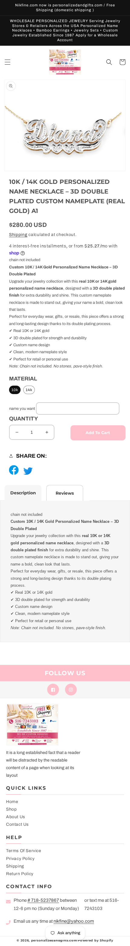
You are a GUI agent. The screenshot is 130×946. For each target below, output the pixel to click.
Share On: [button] (31, 456)
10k (14, 390)
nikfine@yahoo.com (74, 921)
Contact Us (17, 824)
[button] (7, 62)
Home (12, 801)
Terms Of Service (23, 850)
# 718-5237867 (43, 900)
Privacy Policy (20, 858)
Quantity (23, 419)
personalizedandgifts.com (54, 940)
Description (23, 493)
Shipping (18, 234)
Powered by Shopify (95, 940)
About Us (15, 817)
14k (29, 390)
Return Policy (20, 873)
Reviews (65, 493)
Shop (11, 809)
